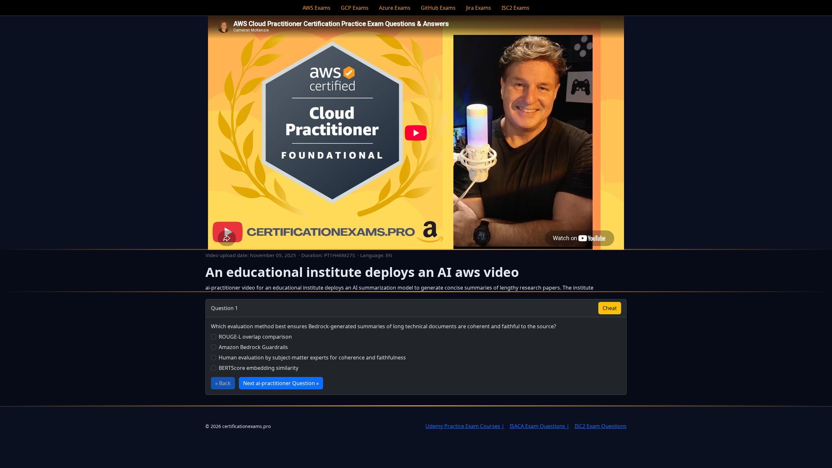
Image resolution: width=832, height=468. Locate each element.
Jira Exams (478, 7)
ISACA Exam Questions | (539, 426)
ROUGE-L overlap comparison (255, 336)
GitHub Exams (438, 7)
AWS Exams (317, 7)
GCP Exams (355, 7)
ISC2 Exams (515, 7)
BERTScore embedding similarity (258, 367)
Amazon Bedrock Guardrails (253, 347)
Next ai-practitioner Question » (281, 383)
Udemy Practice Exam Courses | (464, 426)
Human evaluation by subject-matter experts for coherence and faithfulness (312, 357)
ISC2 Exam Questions (601, 426)
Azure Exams (394, 7)
